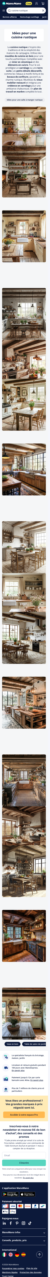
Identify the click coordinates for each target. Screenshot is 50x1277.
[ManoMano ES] (23, 1254)
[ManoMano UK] (11, 1254)
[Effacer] (43, 10)
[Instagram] (23, 1223)
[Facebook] (11, 1223)
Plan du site (31, 1268)
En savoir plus (28, 1178)
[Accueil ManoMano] (12, 3)
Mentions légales (10, 1272)
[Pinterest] (17, 1223)
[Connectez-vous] (36, 3)
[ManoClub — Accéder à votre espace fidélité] (29, 3)
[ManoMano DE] (17, 1254)
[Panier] (43, 3)
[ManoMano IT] (4, 1254)
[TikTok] (30, 1223)
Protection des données (31, 1272)
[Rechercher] (9, 10)
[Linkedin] (4, 1223)
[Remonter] (39, 1254)
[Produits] (3, 10)
